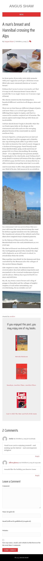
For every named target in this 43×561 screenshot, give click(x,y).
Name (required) (8, 512)
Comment (6, 486)
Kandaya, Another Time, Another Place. (21, 385)
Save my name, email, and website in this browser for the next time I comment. (21, 544)
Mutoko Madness (21, 357)
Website (5, 531)
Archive (12, 316)
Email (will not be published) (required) (16, 521)
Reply (37, 456)
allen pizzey (14, 462)
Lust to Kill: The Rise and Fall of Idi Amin (21, 414)
